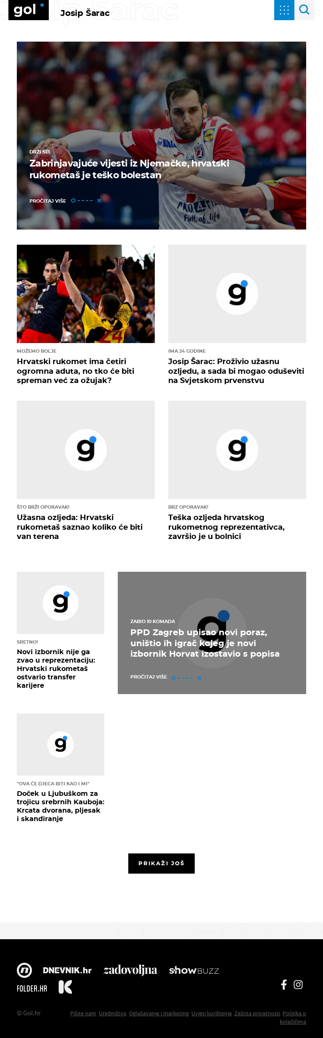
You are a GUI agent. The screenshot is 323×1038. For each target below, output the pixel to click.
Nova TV (24, 971)
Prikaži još (161, 863)
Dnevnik (67, 971)
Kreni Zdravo (65, 988)
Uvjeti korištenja (211, 1013)
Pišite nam (83, 1013)
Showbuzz (194, 971)
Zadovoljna (130, 971)
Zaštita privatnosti (257, 1013)
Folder (32, 988)
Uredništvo (113, 1013)
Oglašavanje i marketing (159, 1013)
